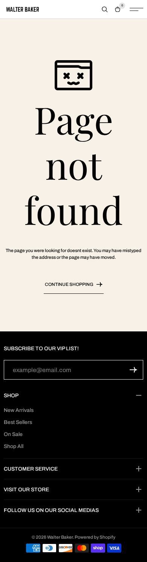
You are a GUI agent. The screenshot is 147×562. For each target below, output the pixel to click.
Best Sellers (18, 422)
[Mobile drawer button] (136, 9)
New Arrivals (19, 410)
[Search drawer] (104, 9)
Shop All (13, 446)
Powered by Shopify (95, 537)
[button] (133, 369)
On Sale (13, 434)
